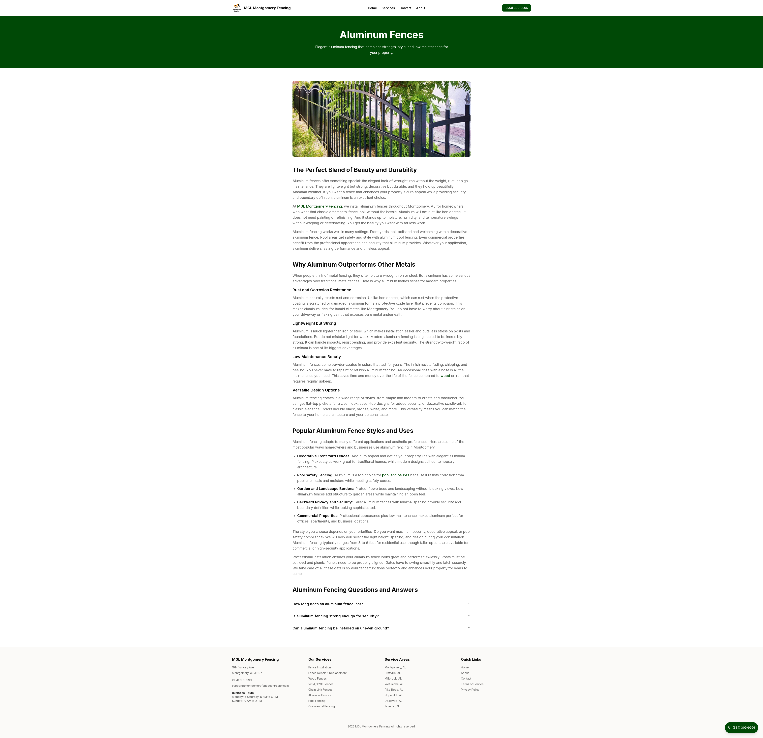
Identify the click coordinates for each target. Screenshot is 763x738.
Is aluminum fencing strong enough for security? (335, 616)
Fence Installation (319, 667)
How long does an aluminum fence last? (327, 604)
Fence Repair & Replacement (327, 673)
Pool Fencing (316, 700)
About (420, 8)
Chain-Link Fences (320, 689)
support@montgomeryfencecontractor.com (260, 685)
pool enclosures (395, 475)
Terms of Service (472, 684)
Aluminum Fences (319, 695)
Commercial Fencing (321, 706)
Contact (405, 8)
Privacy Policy (470, 689)
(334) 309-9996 (516, 8)
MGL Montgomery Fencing (319, 206)
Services (388, 8)
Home (372, 8)
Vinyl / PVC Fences (320, 684)
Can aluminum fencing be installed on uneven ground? (340, 628)
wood (445, 376)
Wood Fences (317, 678)
